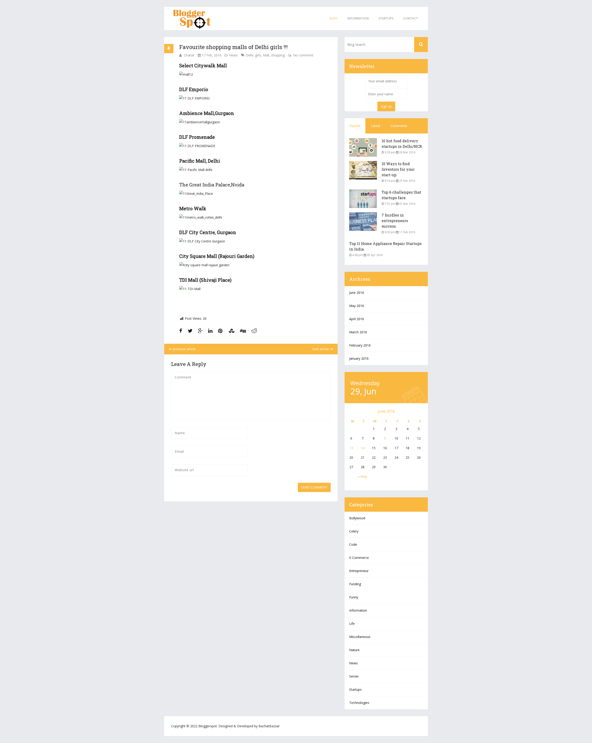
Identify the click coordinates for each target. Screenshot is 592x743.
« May (362, 476)
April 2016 (356, 319)
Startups (386, 18)
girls (258, 55)
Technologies (359, 702)
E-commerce (359, 557)
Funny (353, 597)
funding (355, 584)
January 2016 (359, 358)
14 (362, 448)
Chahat (189, 55)
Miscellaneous (359, 637)
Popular (355, 126)
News (333, 18)
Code (353, 544)
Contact (410, 18)
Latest (375, 126)
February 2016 (360, 345)
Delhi (249, 55)
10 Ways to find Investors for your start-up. (398, 169)
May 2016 (356, 305)
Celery (353, 531)
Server (354, 676)
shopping (278, 55)
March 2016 (358, 332)
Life (352, 623)
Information (358, 18)
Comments (399, 126)
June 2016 (356, 292)
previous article (184, 349)
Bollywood (357, 518)
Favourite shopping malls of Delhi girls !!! (233, 47)
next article (321, 349)
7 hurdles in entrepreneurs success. (395, 221)
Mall (266, 55)
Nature (354, 650)
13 (351, 448)
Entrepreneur (359, 571)
